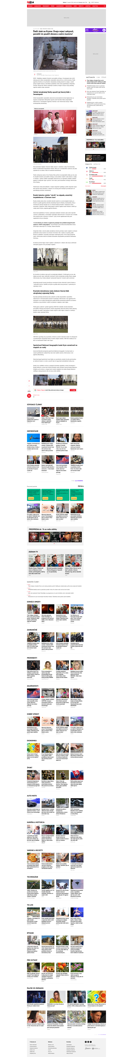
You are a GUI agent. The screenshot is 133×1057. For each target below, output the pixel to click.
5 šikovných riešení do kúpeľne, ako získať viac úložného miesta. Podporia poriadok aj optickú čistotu (33, 949)
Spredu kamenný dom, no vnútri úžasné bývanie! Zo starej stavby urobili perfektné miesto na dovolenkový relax (48, 949)
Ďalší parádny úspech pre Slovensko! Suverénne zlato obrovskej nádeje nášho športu (77, 783)
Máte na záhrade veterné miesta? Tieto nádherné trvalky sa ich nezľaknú (33, 975)
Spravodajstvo (69, 1044)
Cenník (49, 1049)
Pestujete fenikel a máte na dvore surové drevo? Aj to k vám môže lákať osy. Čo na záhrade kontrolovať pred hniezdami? (62, 949)
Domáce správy (33, 602)
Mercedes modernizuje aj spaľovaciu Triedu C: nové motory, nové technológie (33, 810)
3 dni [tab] (98, 77)
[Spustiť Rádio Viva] (95, 29)
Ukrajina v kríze (50, 28)
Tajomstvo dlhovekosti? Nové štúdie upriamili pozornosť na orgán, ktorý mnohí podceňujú (62, 702)
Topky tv (81, 6)
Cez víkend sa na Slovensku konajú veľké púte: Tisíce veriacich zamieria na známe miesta (76, 618)
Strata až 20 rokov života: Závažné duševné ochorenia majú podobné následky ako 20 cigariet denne (62, 893)
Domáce (30, 6)
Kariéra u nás (32, 1049)
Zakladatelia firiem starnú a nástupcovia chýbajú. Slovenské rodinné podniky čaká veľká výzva (62, 921)
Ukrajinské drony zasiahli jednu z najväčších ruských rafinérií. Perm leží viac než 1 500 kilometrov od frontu (77, 893)
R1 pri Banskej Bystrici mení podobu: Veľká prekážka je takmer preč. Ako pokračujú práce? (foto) (48, 757)
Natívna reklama (51, 1053)
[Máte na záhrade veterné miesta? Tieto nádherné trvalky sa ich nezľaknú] (33, 967)
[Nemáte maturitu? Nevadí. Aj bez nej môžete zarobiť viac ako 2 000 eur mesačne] (62, 829)
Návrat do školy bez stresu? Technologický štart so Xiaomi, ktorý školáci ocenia (47, 517)
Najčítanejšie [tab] (90, 77)
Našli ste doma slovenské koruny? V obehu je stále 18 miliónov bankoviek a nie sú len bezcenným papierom (62, 757)
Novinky (43, 815)
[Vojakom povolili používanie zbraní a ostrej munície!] (40, 380)
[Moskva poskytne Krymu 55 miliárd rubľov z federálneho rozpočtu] (77, 412)
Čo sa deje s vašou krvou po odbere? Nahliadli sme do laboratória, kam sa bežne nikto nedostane (33, 517)
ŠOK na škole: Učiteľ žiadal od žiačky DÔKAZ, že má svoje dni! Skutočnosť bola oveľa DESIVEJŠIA (76, 702)
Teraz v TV (88, 164)
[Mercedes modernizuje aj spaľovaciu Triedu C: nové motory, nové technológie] (33, 803)
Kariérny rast (73, 841)
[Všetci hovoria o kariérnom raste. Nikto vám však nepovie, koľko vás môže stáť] (77, 829)
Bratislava (72, 622)
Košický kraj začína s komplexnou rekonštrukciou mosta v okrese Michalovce (62, 811)
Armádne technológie (31, 898)
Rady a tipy (58, 868)
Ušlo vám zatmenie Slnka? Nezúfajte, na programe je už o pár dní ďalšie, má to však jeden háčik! (51, 593)
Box (71, 787)
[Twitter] (91, 1042)
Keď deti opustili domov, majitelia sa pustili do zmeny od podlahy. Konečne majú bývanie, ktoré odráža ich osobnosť (77, 949)
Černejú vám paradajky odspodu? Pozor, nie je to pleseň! (62, 975)
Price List (50, 1051)
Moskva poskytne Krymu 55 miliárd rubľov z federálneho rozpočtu (77, 419)
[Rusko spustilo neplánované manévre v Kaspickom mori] (33, 412)
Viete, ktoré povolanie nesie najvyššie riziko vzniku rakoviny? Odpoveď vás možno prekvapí (32, 702)
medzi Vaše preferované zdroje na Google (50, 390)
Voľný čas (95, 6)
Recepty (43, 981)
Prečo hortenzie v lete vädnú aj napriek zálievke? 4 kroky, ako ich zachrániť (77, 976)
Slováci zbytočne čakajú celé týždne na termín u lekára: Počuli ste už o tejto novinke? (62, 517)
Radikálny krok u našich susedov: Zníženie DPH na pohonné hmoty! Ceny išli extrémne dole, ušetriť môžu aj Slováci (48, 646)
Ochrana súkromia (33, 1046)
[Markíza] (87, 167)
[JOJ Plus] (87, 182)
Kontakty (68, 1042)
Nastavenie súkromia (34, 1048)
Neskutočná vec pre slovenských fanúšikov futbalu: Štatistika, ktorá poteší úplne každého (49, 596)
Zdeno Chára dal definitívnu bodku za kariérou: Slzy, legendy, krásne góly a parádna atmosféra (62, 784)
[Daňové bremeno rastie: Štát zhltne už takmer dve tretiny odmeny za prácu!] (77, 748)
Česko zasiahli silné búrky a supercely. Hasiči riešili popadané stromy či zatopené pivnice (48, 921)
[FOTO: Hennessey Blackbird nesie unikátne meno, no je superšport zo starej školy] (77, 803)
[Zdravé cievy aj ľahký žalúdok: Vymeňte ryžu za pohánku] (62, 857)
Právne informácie (33, 1044)
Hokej (30, 575)
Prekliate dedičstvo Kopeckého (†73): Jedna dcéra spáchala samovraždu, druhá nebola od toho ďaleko (62, 674)
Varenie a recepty (35, 850)
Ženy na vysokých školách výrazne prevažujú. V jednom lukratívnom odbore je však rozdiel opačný (48, 839)
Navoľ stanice (87, 186)
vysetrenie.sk (58, 705)
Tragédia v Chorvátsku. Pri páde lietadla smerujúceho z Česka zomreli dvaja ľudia (33, 921)
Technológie (32, 877)
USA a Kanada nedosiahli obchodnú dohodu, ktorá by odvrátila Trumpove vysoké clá (62, 646)
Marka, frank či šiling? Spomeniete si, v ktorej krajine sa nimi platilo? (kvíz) (32, 756)
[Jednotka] (87, 175)
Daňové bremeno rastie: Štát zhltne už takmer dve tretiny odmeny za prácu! (77, 755)
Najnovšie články (33, 582)
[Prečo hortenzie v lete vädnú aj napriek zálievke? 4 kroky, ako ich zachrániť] (77, 967)
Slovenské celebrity (96, 155)
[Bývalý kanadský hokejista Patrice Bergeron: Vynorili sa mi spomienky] (55, 560)
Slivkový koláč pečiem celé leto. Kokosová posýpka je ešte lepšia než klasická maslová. (47, 866)
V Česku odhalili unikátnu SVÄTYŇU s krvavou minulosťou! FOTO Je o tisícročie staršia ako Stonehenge (48, 702)
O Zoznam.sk (33, 1042)
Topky (41, 28)
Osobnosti (58, 679)
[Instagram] (88, 1042)
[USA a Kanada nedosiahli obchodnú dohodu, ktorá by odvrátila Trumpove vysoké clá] (62, 637)
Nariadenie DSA (33, 1053)
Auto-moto (32, 796)
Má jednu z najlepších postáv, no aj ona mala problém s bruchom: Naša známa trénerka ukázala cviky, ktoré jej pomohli (98, 158)
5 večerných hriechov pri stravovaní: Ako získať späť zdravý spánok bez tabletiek (77, 866)
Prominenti (46, 6)
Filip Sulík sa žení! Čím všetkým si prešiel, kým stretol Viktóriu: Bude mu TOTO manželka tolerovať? (33, 674)
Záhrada (57, 978)
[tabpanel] (95, 94)
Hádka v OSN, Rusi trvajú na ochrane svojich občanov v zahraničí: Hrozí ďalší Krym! (48, 420)
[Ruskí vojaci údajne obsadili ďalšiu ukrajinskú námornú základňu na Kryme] (62, 412)
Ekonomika (69, 6)
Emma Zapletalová (30, 787)
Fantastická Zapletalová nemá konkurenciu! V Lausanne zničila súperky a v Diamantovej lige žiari (33, 783)
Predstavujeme (29, 813)
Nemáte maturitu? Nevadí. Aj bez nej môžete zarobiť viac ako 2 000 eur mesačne (62, 838)
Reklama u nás (51, 1044)
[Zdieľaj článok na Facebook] (29, 386)
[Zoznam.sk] (88, 1048)
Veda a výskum (58, 898)
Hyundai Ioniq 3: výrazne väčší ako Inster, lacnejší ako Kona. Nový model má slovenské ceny (48, 811)
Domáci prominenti (30, 679)
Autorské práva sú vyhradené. (90, 1045)
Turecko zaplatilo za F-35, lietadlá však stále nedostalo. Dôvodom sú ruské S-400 (48, 893)
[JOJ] (87, 171)
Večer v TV (97, 164)
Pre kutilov (32, 960)
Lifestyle (87, 6)
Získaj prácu (58, 841)
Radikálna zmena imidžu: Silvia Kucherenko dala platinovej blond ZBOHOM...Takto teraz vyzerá (77, 674)
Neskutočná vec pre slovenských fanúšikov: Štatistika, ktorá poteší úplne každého (76, 517)
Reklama (50, 1042)
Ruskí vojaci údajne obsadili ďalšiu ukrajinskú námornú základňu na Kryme (62, 420)
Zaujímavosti (60, 6)
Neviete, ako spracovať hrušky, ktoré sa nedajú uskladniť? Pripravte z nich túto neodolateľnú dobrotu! (47, 976)
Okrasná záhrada (30, 978)
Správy (43, 896)
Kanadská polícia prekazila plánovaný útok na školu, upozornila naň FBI (77, 646)
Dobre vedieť (29, 520)
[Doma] (87, 178)
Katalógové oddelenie (70, 1049)
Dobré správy (33, 714)
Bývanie (30, 933)
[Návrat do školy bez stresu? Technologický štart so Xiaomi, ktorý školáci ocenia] (48, 721)
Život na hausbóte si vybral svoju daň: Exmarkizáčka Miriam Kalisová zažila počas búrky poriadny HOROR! (47, 674)
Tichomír (80, 2)
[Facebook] (86, 1042)
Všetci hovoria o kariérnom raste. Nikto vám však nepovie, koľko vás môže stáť (77, 838)
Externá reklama (51, 1046)
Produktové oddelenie (70, 1046)
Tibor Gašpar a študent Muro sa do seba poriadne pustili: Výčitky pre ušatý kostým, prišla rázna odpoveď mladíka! (55, 586)
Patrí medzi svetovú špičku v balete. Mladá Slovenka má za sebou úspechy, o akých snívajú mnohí (77, 921)
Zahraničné (37, 6)
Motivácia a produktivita (31, 841)
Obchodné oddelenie (70, 1048)
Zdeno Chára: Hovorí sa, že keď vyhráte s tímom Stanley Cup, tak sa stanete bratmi (73, 570)
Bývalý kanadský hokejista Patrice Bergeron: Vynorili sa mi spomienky (54, 570)
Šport (52, 6)
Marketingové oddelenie (71, 1051)
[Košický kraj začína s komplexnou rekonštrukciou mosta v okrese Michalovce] (62, 803)
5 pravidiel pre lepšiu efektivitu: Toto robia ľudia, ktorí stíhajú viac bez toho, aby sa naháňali (33, 838)
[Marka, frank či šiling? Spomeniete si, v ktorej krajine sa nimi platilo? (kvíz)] (33, 748)
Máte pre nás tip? (69, 1053)
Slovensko (43, 787)
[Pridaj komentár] (29, 381)
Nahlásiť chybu (36, 395)
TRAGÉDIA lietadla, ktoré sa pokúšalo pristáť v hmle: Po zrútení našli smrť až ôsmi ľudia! (49, 589)
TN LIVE (30, 905)
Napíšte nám (32, 1051)
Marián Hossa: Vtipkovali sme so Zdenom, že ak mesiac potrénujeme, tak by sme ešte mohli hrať (37, 570)
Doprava (57, 815)
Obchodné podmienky (52, 1048)
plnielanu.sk (58, 733)
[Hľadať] (104, 6)
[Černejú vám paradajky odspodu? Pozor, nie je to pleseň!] (62, 967)
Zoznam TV (33, 552)
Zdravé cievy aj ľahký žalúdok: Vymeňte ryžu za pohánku (62, 865)
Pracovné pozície (32, 486)
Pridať (73, 390)
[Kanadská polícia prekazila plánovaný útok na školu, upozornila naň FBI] (77, 637)
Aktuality (43, 843)
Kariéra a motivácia (35, 822)
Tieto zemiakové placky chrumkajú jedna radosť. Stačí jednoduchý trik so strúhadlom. (33, 866)
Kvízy (75, 6)
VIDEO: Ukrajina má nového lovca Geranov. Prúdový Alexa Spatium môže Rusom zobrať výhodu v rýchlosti (33, 893)
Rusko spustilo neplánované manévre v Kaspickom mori (33, 419)
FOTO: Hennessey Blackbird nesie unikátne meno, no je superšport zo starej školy (77, 811)
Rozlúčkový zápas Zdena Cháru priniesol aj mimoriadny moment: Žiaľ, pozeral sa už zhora (47, 783)
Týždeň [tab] (103, 77)
